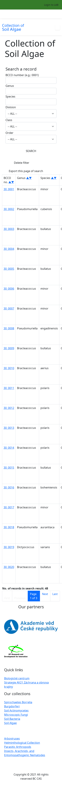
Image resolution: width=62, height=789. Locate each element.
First (7, 598)
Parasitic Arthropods (17, 747)
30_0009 (9, 348)
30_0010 (9, 368)
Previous (20, 598)
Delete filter (21, 163)
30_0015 (9, 467)
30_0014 (9, 448)
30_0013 (9, 428)
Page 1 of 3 (33, 596)
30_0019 (9, 547)
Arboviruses (12, 738)
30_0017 (9, 507)
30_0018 (9, 527)
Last (55, 594)
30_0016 (9, 487)
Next (45, 594)
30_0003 (9, 229)
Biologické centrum (16, 678)
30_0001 (9, 189)
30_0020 (9, 567)
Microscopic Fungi (16, 715)
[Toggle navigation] (57, 14)
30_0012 (9, 408)
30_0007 (9, 308)
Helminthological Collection (22, 743)
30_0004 (9, 249)
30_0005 (9, 269)
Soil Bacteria (12, 719)
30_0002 (9, 209)
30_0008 (9, 328)
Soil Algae (10, 723)
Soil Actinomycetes (16, 710)
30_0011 (9, 388)
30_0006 (9, 288)
